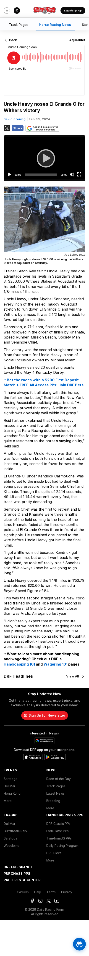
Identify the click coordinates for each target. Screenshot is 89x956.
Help (37, 892)
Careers (23, 892)
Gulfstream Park (15, 831)
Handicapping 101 (19, 664)
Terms (51, 892)
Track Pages (55, 786)
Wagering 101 (55, 664)
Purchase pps (17, 873)
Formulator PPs (57, 831)
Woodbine (11, 846)
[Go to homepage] (44, 10)
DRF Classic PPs (58, 824)
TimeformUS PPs (59, 838)
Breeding (53, 801)
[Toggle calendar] (17, 10)
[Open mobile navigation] (7, 10)
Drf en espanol (18, 867)
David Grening (15, 119)
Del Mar (9, 786)
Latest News (55, 793)
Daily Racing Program (62, 846)
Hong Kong (12, 793)
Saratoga (10, 779)
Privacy (66, 892)
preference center (22, 880)
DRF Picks (53, 853)
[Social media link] (32, 901)
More (8, 801)
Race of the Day (58, 779)
